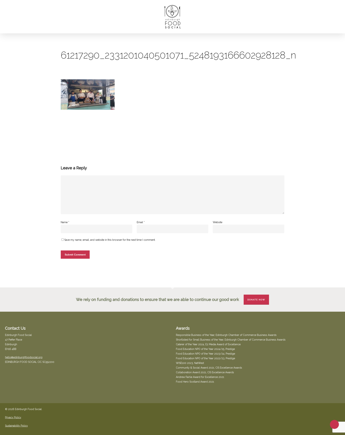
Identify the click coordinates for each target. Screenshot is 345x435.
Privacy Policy (13, 417)
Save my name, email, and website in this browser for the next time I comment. (109, 239)
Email (141, 222)
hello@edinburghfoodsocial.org (23, 357)
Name (65, 222)
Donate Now (256, 299)
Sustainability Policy (16, 425)
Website (217, 222)
